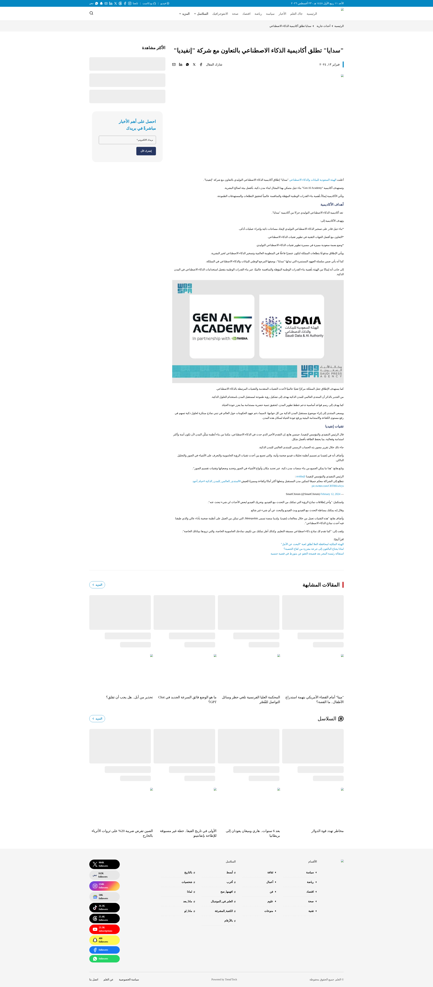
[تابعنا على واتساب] (96, 3)
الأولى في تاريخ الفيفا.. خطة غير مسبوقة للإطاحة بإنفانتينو (188, 833)
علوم (270, 901)
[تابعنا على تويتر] (115, 3)
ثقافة (270, 872)
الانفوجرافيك (220, 13)
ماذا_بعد (189, 901)
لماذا (191, 892)
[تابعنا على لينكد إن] (110, 3)
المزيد (99, 584)
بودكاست (148, 3)
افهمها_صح (228, 892)
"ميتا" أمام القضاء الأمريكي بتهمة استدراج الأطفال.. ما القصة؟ (314, 699)
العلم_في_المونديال (223, 901)
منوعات (268, 911)
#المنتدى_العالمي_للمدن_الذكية (223, 481)
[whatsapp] (187, 64)
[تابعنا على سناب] (101, 3)
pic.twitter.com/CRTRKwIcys (328, 485)
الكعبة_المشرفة (225, 911)
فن (271, 891)
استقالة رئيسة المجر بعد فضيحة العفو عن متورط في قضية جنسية (307, 553)
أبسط (231, 872)
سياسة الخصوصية (129, 979)
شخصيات (188, 882)
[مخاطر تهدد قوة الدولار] (312, 806)
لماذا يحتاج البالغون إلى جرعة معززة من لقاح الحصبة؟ (314, 548)
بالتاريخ (189, 872)
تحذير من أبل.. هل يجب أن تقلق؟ (129, 697)
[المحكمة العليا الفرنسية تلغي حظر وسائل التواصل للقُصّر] (248, 672)
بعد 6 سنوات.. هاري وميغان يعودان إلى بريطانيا (253, 833)
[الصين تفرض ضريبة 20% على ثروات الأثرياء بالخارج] (121, 806)
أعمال (269, 882)
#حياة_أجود (198, 481)
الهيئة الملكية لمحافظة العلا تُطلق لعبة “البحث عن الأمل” (312, 544)
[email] (174, 64)
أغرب (231, 882)
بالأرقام (230, 921)
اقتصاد (246, 13)
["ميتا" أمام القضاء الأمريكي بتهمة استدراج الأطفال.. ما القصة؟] (312, 672)
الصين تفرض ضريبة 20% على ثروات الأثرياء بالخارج (122, 833)
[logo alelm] (334, 14)
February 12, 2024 (330, 494)
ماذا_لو (189, 911)
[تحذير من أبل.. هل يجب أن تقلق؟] (121, 672)
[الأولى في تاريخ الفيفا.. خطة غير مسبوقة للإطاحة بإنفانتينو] (184, 806)
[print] (201, 64)
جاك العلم (296, 13)
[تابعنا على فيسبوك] (125, 3)
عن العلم (108, 979)
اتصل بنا (93, 979)
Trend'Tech (231, 979)
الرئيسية (312, 13)
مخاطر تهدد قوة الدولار (327, 831)
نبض (91, 3)
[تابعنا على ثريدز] (120, 3)
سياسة (270, 13)
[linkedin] (180, 64)
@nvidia (300, 476)
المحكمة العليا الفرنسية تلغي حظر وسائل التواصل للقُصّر (251, 699)
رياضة (258, 13)
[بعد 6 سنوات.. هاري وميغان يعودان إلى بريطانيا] (248, 806)
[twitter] (194, 64)
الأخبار (282, 13)
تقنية (311, 911)
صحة (235, 13)
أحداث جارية (323, 26)
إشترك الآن (146, 151)
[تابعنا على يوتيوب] (106, 3)
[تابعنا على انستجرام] (129, 3)
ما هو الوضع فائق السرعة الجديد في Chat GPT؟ (187, 699)
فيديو (163, 3)
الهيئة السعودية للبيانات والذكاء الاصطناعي (312, 179)
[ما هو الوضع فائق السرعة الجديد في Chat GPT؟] (184, 672)
